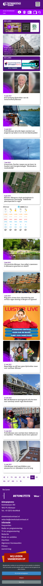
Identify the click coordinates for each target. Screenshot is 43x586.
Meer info (21, 582)
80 (16, 477)
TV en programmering (11, 531)
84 (32, 477)
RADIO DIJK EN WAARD (21, 332)
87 (9, 481)
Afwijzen (21, 578)
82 (24, 477)
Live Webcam (24, 12)
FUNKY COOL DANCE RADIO (21, 335)
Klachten (5, 540)
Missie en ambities (9, 537)
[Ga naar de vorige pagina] (8, 477)
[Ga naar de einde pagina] (20, 481)
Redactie (5, 534)
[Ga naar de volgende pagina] (17, 481)
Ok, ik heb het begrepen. (21, 573)
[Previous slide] (3, 496)
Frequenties (6, 525)
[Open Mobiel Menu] (38, 4)
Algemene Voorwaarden (12, 543)
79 (11, 477)
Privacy (5, 546)
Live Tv (35, 12)
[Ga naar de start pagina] (4, 477)
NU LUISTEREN (29, 12)
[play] (19, 12)
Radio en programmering (12, 528)
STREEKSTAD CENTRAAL (21, 329)
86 (4, 481)
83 (28, 477)
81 (20, 477)
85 (37, 477)
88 (13, 481)
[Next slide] (40, 496)
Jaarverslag (6, 549)
